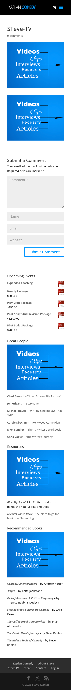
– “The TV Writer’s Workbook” (34, 429)
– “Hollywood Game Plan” (34, 422)
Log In (55, 668)
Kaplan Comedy (23, 663)
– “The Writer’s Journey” (30, 437)
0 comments (15, 36)
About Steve (46, 663)
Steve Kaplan (40, 684)
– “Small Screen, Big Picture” (34, 396)
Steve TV (13, 668)
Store (27, 668)
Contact (41, 668)
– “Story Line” (23, 403)
